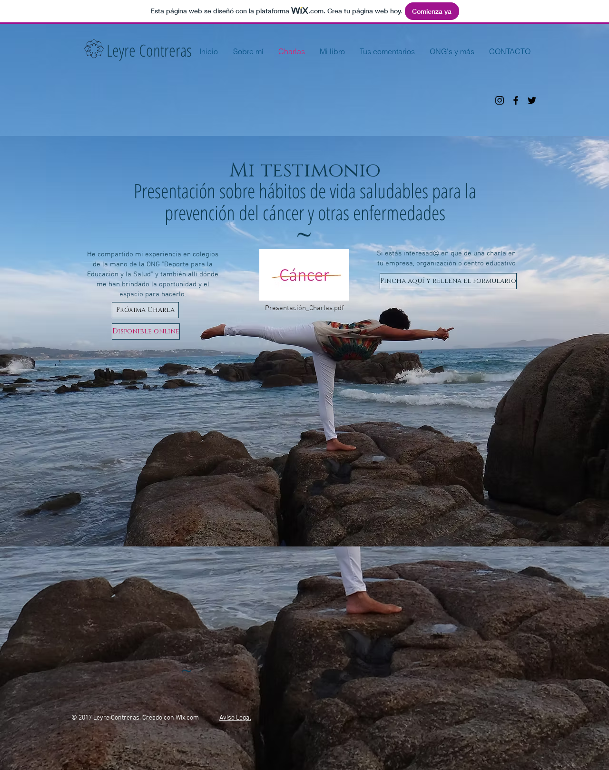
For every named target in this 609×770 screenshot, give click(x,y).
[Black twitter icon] (532, 100)
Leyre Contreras (149, 50)
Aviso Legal (235, 718)
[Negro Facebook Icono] (515, 100)
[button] (145, 310)
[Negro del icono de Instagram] (499, 100)
